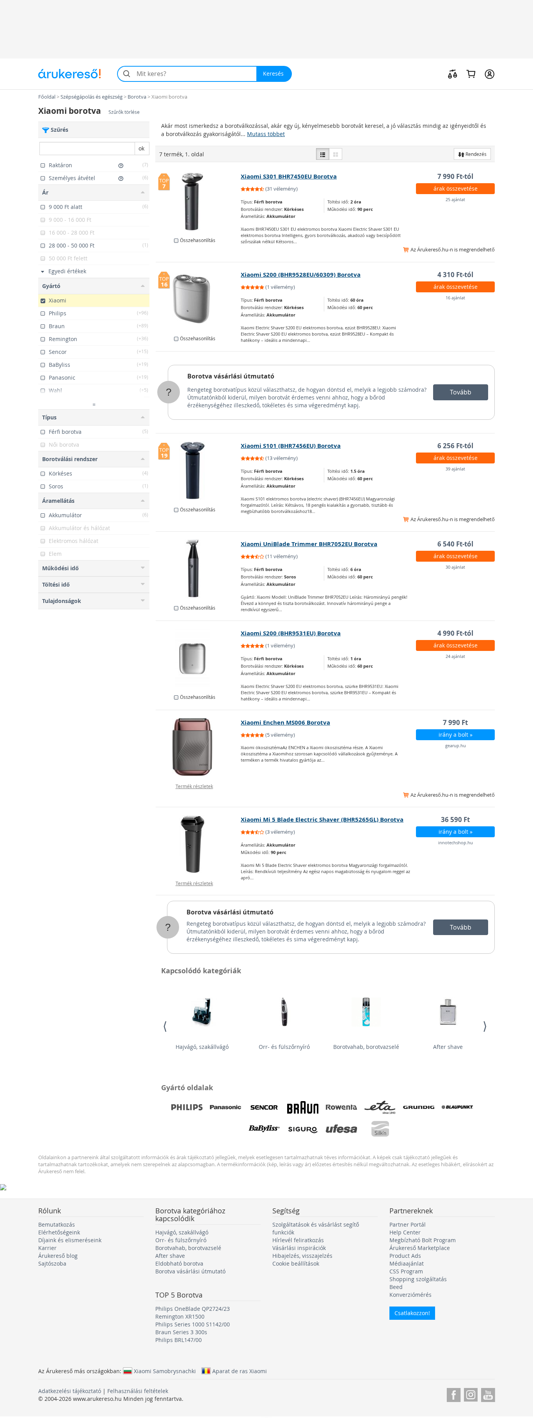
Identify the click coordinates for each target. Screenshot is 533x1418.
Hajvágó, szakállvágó (202, 1046)
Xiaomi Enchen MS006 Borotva (285, 722)
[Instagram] (471, 1393)
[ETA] (380, 1107)
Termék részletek (194, 786)
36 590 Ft (455, 819)
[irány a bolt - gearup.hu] (198, 747)
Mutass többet (266, 134)
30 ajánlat (455, 567)
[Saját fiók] (489, 73)
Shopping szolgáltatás (418, 1279)
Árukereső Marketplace (419, 1248)
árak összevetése (456, 188)
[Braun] (302, 1107)
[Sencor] (264, 1107)
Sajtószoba (52, 1263)
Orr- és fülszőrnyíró (284, 1046)
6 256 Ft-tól (455, 445)
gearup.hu (455, 745)
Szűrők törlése (124, 112)
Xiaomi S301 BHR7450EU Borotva (289, 176)
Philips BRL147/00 (178, 1340)
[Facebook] (453, 1393)
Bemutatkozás (56, 1224)
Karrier (47, 1248)
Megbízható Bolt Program (422, 1240)
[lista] (322, 154)
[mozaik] (335, 154)
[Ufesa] (341, 1129)
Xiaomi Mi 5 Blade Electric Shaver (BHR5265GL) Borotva (322, 819)
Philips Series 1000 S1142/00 (192, 1324)
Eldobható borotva (179, 1263)
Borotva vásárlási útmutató (230, 376)
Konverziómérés (410, 1294)
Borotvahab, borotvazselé (366, 1046)
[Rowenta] (341, 1107)
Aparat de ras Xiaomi (239, 1370)
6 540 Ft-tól (455, 543)
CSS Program (406, 1271)
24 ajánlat (455, 656)
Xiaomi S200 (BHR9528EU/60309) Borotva (301, 275)
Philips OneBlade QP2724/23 (192, 1308)
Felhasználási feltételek (137, 1391)
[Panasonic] (225, 1107)
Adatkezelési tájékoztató (69, 1391)
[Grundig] (418, 1107)
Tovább (460, 392)
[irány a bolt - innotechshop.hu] (198, 844)
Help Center (405, 1232)
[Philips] (187, 1107)
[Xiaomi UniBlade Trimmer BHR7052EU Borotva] (198, 568)
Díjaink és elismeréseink (69, 1240)
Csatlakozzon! (412, 1313)
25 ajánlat (455, 199)
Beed (396, 1287)
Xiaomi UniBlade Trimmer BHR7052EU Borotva (309, 544)
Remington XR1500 (179, 1316)
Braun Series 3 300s (181, 1332)
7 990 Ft (455, 722)
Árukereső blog (58, 1255)
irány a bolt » (456, 734)
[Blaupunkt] (457, 1107)
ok (141, 148)
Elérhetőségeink (59, 1232)
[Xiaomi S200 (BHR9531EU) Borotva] (198, 658)
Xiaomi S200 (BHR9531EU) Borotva (291, 633)
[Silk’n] (380, 1129)
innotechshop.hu (455, 842)
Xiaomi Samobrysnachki (165, 1370)
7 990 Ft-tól (455, 176)
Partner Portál (407, 1224)
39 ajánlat (455, 469)
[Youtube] (488, 1393)
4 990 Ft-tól (455, 633)
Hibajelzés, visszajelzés (302, 1255)
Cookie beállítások (295, 1263)
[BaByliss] (264, 1129)
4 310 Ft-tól (455, 274)
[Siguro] (302, 1129)
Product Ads (405, 1255)
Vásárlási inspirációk (299, 1248)
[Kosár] (471, 73)
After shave (448, 1046)
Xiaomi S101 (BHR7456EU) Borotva (291, 446)
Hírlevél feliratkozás (298, 1240)
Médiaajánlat (406, 1263)
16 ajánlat (455, 298)
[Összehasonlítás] (452, 73)
